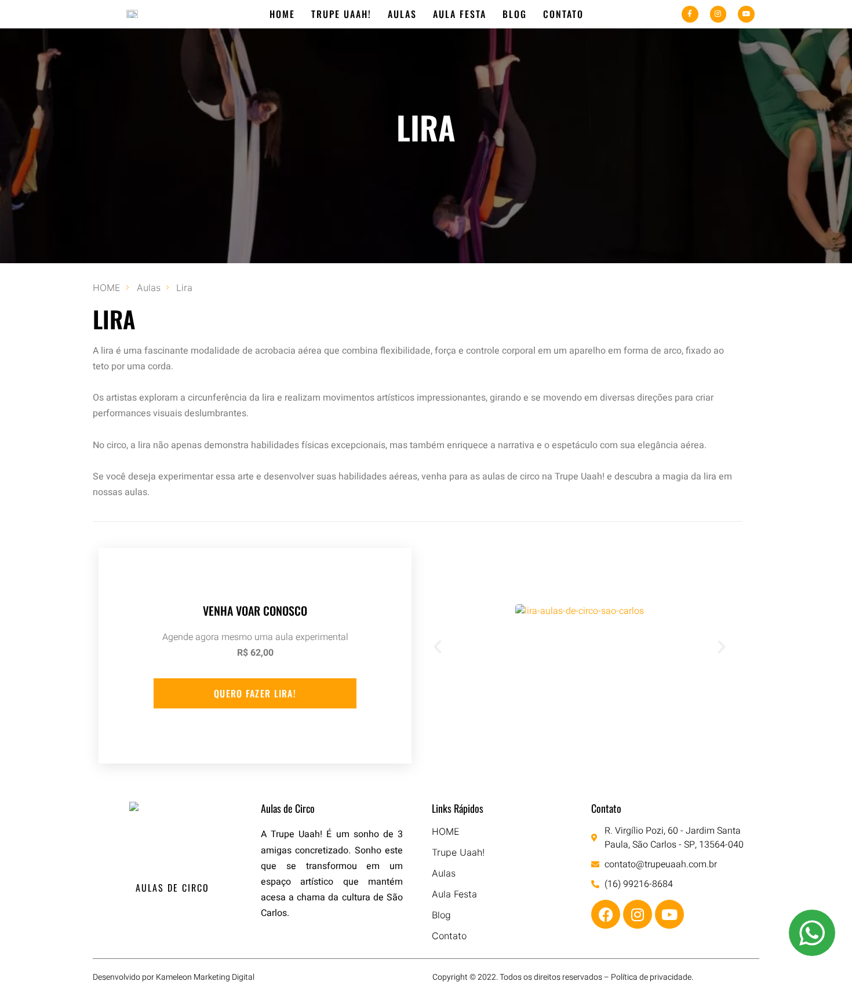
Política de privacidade (651, 977)
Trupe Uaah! (341, 14)
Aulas (402, 14)
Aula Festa (459, 14)
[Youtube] (746, 14)
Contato (563, 14)
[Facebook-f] (690, 14)
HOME (282, 14)
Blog (515, 14)
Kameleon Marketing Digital (205, 977)
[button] (437, 647)
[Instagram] (718, 14)
